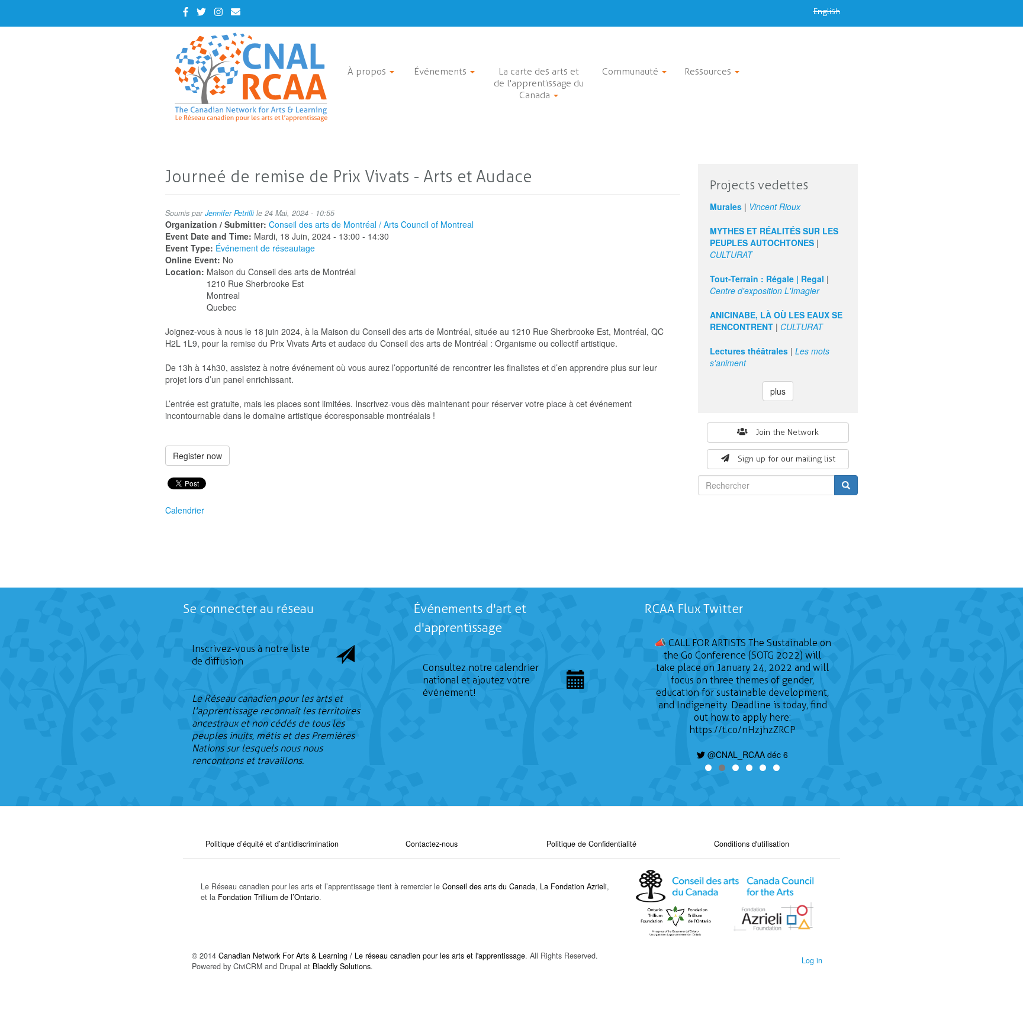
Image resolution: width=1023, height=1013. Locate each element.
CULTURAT (731, 254)
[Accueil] (255, 77)
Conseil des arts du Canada (488, 886)
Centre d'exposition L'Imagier (764, 290)
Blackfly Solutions (342, 966)
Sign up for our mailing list (786, 459)
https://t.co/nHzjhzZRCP (742, 729)
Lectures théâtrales (749, 351)
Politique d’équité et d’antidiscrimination (272, 843)
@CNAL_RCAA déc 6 (746, 754)
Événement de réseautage (265, 248)
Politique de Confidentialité (591, 843)
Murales (726, 206)
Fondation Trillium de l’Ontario (268, 897)
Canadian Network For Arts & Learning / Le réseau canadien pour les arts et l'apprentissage (371, 955)
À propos (368, 71)
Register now (197, 456)
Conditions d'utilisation (751, 843)
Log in (812, 960)
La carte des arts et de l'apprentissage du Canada (539, 83)
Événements (441, 71)
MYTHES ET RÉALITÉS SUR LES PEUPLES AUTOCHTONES (774, 237)
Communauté (631, 71)
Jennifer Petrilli (229, 213)
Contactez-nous (432, 843)
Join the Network (787, 432)
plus (778, 391)
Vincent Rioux (774, 206)
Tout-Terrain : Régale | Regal (767, 279)
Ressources (709, 71)
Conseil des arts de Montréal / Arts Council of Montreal (371, 224)
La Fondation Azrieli (573, 886)
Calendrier (184, 510)
